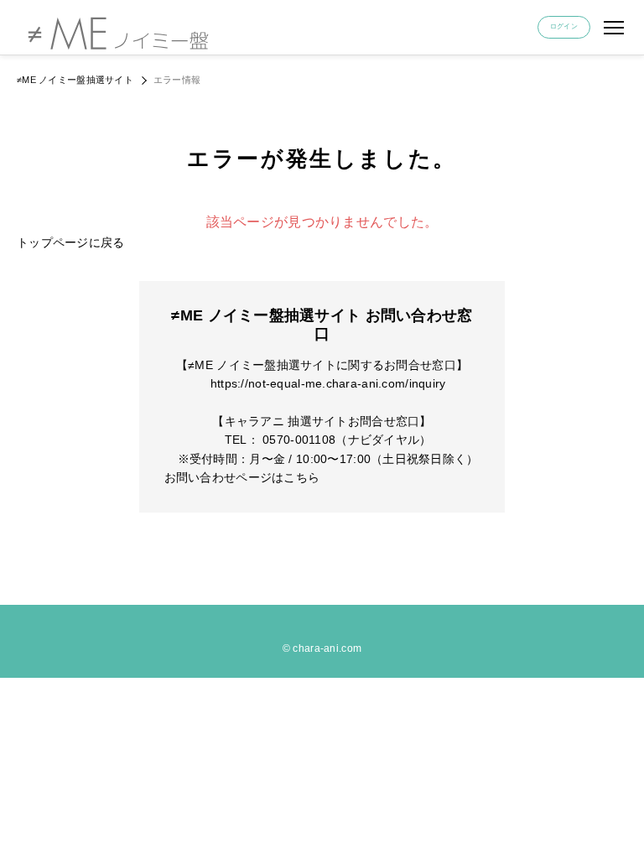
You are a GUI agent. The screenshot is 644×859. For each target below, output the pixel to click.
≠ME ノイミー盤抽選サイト (75, 80)
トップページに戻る (71, 242)
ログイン (564, 26)
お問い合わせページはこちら (242, 477)
